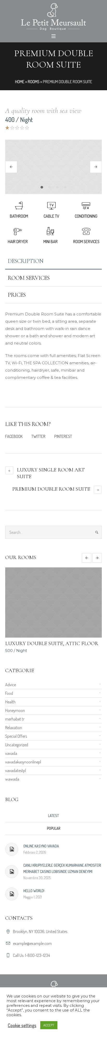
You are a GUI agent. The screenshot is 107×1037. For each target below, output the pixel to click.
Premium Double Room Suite (51, 489)
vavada (11, 753)
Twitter (38, 436)
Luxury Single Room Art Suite (51, 473)
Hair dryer (18, 241)
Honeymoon (15, 710)
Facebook (14, 436)
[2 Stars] (11, 128)
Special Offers (16, 736)
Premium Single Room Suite (68, 643)
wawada (12, 779)
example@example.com (32, 943)
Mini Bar (50, 241)
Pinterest (63, 436)
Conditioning (86, 216)
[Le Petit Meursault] (53, 16)
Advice (10, 684)
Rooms (33, 81)
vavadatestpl (15, 770)
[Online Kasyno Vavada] (11, 849)
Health (10, 701)
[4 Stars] (21, 128)
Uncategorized (16, 744)
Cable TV (51, 216)
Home (19, 81)
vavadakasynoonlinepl (23, 761)
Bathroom (19, 216)
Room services (86, 241)
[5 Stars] (26, 128)
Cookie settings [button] (22, 1025)
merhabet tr (14, 719)
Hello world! (33, 891)
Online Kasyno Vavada (41, 846)
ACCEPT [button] (48, 1025)
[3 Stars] (16, 128)
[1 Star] (7, 128)
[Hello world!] (11, 893)
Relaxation (13, 727)
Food (9, 693)
